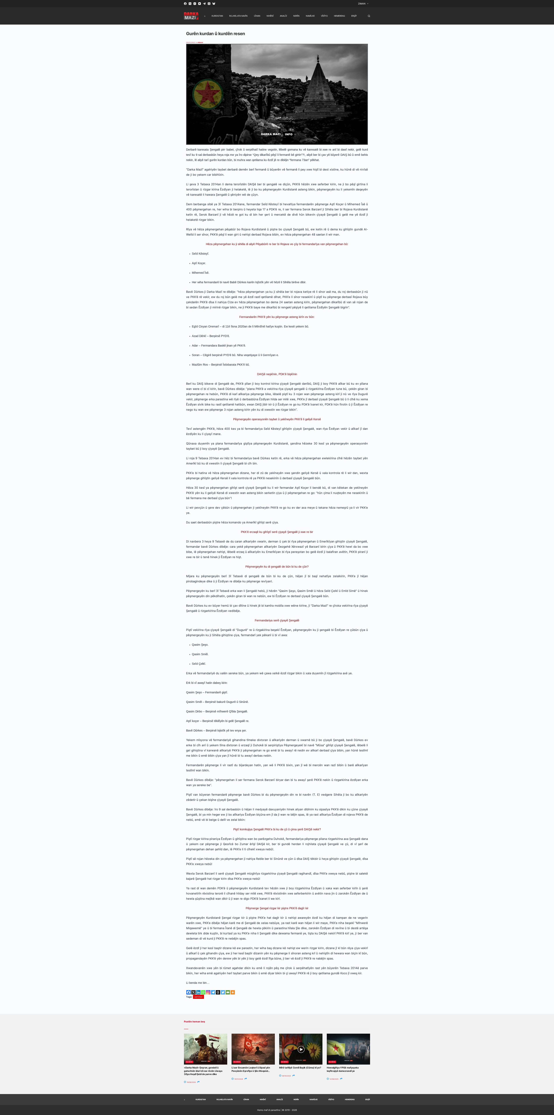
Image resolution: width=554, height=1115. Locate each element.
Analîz (283, 16)
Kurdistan (217, 16)
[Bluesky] (214, 3)
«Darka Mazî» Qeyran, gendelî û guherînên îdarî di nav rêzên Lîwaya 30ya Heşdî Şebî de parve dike (203, 1071)
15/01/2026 (238, 1079)
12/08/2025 (333, 1079)
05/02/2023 (190, 42)
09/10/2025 (286, 1076)
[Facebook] (185, 3)
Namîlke (310, 16)
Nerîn (296, 16)
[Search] (369, 16)
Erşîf (354, 16)
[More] (233, 992)
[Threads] (209, 3)
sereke (198, 996)
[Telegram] (204, 3)
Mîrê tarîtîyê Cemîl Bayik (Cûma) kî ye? (300, 1067)
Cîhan (257, 16)
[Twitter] (223, 992)
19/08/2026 (191, 1082)
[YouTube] (199, 3)
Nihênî (270, 16)
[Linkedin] (198, 992)
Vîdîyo (324, 16)
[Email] (228, 992)
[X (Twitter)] (190, 3)
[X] (193, 992)
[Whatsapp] (203, 992)
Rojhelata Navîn (238, 16)
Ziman (361, 3)
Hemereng (339, 16)
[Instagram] (194, 3)
